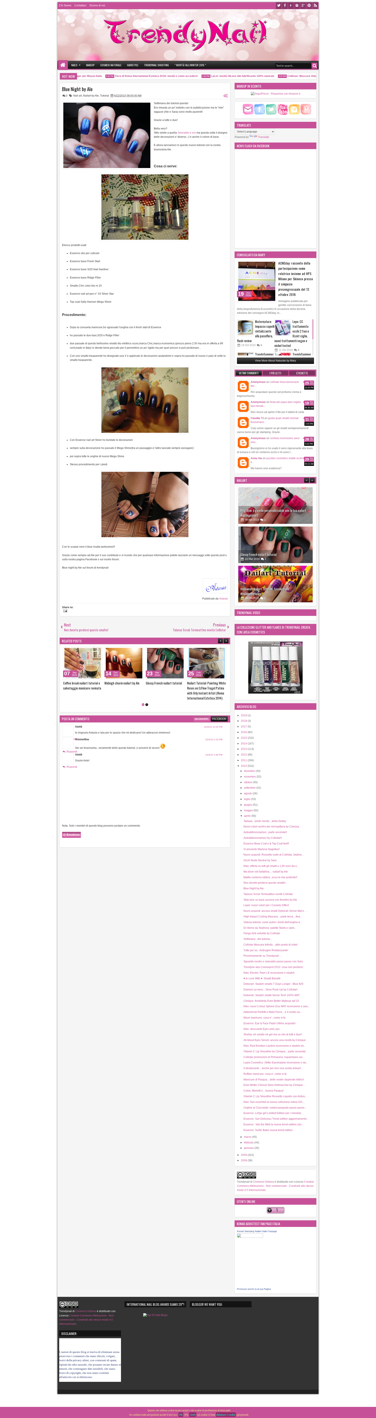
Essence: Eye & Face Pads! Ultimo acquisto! (269, 1023)
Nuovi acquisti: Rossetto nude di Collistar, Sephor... (273, 854)
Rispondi (72, 741)
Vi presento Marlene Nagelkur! (261, 849)
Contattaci (80, 5)
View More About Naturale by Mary (275, 360)
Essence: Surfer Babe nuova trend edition (268, 1130)
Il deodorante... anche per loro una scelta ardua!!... (273, 1068)
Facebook (285, 5)
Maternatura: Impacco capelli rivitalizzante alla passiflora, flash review (255, 331)
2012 (244, 754)
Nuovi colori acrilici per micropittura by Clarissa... (272, 826)
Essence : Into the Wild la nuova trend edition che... (273, 1124)
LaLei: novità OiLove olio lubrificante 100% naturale (222, 76)
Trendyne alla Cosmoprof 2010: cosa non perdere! (273, 967)
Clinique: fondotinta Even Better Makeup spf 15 (271, 1000)
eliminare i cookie (225, 1414)
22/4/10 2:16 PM (213, 730)
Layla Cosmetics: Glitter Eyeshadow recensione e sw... (275, 1062)
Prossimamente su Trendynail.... (262, 955)
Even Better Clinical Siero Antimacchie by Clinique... (274, 1085)
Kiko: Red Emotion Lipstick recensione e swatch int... (274, 1045)
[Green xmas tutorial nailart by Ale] (165, 663)
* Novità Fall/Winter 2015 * (190, 65)
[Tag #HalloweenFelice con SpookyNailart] (275, 581)
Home (63, 65)
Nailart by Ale (91, 95)
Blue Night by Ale (77, 89)
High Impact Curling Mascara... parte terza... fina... (272, 916)
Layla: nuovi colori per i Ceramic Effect (266, 905)
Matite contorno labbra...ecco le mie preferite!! (270, 877)
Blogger (201, 709)
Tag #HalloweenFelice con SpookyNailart (265, 591)
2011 (244, 760)
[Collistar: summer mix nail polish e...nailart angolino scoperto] (82, 663)
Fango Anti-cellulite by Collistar (261, 933)
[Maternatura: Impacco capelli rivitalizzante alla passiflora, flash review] (245, 327)
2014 (244, 743)
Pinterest (309, 5)
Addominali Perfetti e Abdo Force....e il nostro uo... (272, 1012)
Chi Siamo (65, 5)
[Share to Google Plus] (97, 651)
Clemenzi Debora (263, 1181)
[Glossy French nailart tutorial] (275, 502)
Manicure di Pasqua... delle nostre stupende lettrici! (273, 1079)
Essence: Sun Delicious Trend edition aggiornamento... (276, 1118)
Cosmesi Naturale (110, 65)
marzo (248, 1136)
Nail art (77, 95)
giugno (248, 804)
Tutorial (104, 95)
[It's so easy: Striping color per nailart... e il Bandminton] (124, 663)
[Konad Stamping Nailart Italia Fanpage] (250, 1236)
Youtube (291, 5)
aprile (247, 815)
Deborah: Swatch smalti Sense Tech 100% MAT (271, 995)
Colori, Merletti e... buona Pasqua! (263, 1090)
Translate (263, 137)
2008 (244, 1160)
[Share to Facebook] (88, 651)
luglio (247, 799)
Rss (315, 5)
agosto (248, 793)
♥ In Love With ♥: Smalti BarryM (261, 978)
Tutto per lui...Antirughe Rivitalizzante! (265, 950)
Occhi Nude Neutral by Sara (260, 860)
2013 (244, 749)
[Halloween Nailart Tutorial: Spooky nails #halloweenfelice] (275, 542)
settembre (250, 787)
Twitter (279, 5)
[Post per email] (64, 611)
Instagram (297, 5)
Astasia (223, 598)
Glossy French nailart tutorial (258, 512)
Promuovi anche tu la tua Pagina (254, 1289)
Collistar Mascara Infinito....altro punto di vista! (270, 944)
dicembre (250, 771)
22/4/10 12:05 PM (213, 717)
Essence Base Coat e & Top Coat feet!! (266, 843)
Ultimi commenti (248, 373)
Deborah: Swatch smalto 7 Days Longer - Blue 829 (273, 983)
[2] (146, 694)
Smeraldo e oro (187, 132)
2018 (244, 720)
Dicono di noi (97, 5)
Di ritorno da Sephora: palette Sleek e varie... (269, 927)
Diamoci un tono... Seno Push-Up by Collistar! (270, 989)
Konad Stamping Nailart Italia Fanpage (257, 1231)
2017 (244, 726)
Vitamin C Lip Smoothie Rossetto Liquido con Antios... (275, 1096)
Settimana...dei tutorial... (257, 939)
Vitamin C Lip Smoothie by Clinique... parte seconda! (274, 1051)
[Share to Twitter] (93, 651)
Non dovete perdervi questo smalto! (264, 882)
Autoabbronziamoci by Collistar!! (262, 837)
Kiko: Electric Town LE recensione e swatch (269, 972)
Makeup (90, 65)
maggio (248, 810)
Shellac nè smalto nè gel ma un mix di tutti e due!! (272, 1034)
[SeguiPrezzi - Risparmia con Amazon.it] (275, 93)
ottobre (248, 782)
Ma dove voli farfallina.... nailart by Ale (265, 871)
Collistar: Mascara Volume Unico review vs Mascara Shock (304, 76)
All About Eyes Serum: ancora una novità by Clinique (274, 1040)
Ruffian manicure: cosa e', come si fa (265, 1073)
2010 (244, 766)
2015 (244, 737)
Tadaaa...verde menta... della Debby (264, 821)
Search (314, 66)
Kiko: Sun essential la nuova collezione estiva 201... (274, 1102)
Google (303, 5)
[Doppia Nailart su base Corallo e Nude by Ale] (206, 663)
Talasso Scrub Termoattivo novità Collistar (268, 894)
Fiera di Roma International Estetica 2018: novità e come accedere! (136, 76)
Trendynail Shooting (156, 65)
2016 (244, 732)
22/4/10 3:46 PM (213, 745)
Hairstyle (132, 65)
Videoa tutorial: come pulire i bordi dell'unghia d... (272, 922)
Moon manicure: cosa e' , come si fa (264, 1017)
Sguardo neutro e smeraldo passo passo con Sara (273, 961)
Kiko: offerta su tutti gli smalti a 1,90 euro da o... (271, 866)
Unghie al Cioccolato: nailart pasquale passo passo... (274, 1107)
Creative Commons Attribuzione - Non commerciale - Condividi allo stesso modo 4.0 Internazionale (275, 1186)
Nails (74, 65)
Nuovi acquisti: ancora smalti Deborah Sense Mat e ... (275, 910)
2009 (244, 1154)
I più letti (275, 373)
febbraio (249, 1142)
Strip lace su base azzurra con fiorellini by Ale (270, 899)
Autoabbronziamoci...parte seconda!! (265, 832)
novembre (250, 776)
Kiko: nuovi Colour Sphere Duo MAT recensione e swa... (276, 1006)
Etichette (302, 373)
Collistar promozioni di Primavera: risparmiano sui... (273, 1057)
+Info (193, 1414)
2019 (244, 715)
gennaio (249, 1148)
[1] (143, 694)
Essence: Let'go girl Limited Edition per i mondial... (273, 1113)
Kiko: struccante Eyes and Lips (261, 1029)
